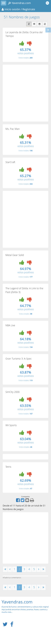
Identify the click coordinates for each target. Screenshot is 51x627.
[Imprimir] (32, 501)
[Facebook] (18, 501)
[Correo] (27, 501)
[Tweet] (23, 501)
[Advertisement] (25, 93)
